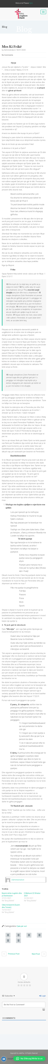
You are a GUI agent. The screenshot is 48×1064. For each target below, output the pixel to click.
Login (43, 996)
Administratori (17, 879)
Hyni (31, 3)
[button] (29, 1058)
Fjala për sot (22, 926)
